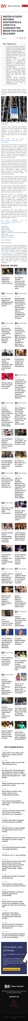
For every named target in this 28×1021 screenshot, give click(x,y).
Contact (14, 1003)
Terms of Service (14, 1004)
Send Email (7, 229)
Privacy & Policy (14, 1006)
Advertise (14, 1001)
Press (14, 1000)
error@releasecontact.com (7, 253)
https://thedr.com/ (10, 237)
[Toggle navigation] (25, 6)
